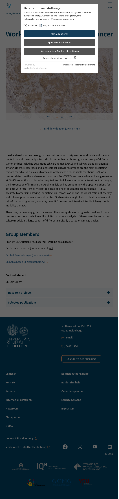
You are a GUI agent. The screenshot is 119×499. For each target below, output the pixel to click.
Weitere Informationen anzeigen (57, 58)
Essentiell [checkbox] (31, 25)
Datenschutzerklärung (84, 64)
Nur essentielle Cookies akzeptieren (58, 51)
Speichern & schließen (58, 42)
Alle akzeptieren (58, 33)
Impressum (67, 64)
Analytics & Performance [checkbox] (53, 25)
